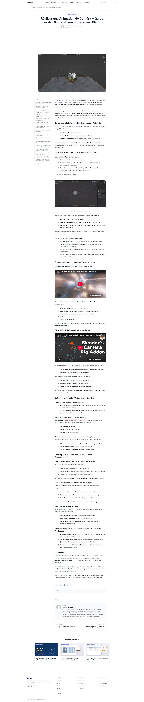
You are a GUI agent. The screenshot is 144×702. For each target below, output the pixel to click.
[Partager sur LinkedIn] (64, 585)
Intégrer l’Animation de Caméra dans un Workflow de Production (43, 160)
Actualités (46, 2)
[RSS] (34, 686)
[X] (28, 686)
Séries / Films (64, 2)
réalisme (61, 102)
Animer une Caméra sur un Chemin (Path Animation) (42, 123)
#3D (57, 599)
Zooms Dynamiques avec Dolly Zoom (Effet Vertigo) (42, 153)
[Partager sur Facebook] (68, 585)
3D (57, 686)
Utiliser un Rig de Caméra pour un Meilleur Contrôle (43, 127)
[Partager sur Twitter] (60, 585)
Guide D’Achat (86, 2)
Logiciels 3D (81, 688)
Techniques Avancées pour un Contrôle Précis (42, 119)
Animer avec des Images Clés (42, 112)
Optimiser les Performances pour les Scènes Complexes (43, 142)
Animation (59, 681)
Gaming (79, 2)
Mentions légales (103, 683)
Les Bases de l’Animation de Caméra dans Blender (42, 107)
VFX (58, 691)
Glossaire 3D (81, 686)
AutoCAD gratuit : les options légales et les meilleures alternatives (46, 659)
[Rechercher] (115, 2)
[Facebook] (31, 686)
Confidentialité (102, 686)
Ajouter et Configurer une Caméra (43, 110)
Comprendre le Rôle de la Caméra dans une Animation (43, 103)
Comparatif (80, 683)
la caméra (76, 126)
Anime (58, 688)
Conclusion (38, 163)
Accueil (33, 7)
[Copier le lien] (71, 585)
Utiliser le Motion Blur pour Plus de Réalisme (43, 138)
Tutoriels (72, 2)
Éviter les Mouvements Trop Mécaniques (42, 134)
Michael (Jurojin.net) (69, 607)
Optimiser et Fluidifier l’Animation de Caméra (43, 131)
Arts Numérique (55, 2)
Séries (58, 683)
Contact (101, 681)
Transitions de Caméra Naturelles (43, 156)
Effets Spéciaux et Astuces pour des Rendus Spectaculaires (43, 146)
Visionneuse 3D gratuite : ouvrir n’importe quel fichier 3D (70, 659)
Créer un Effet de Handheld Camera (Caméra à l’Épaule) (42, 150)
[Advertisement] (72, 41)
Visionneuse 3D (81, 681)
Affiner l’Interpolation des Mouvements (41, 115)
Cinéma (59, 693)
